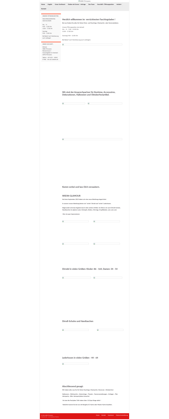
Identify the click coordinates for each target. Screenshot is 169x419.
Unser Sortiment (60, 4)
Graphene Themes (54, 416)
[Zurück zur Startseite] (84, 1)
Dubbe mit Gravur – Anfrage (77, 4)
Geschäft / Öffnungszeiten (105, 4)
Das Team (91, 4)
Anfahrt (119, 4)
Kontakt (44, 8)
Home (43, 4)
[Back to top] (165, 415)
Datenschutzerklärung (122, 415)
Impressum (111, 415)
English (50, 4)
